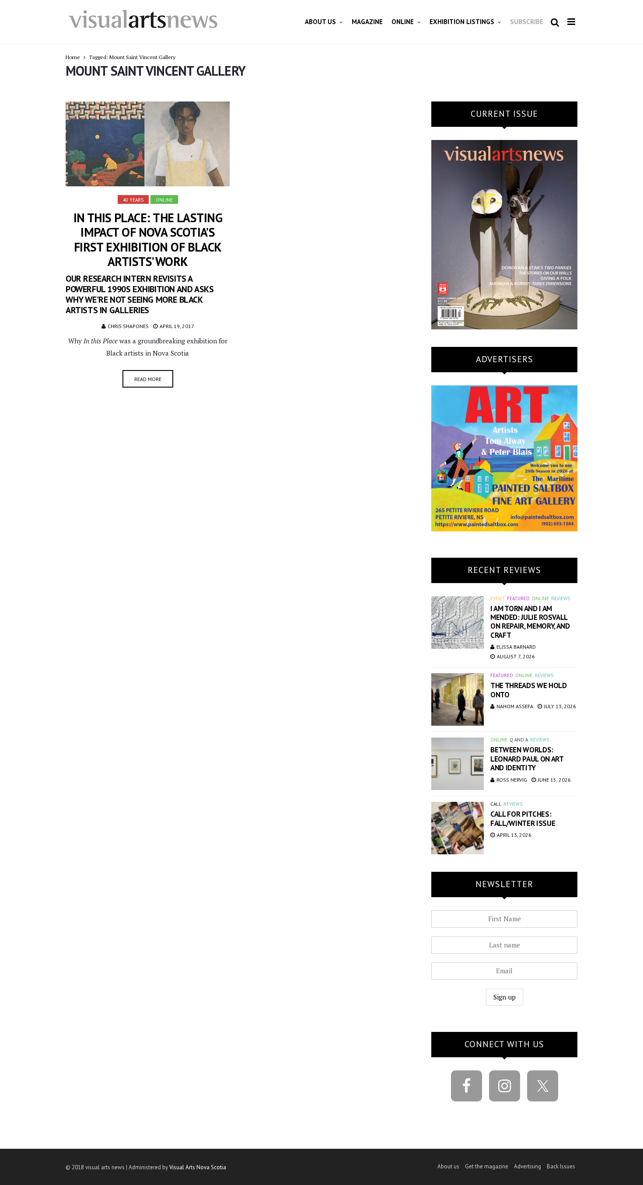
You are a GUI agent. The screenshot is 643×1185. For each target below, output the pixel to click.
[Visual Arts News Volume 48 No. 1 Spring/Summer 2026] (504, 233)
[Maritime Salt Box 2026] (504, 457)
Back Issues (561, 1166)
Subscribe (526, 21)
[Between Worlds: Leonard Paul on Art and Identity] (457, 764)
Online (402, 21)
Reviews (560, 598)
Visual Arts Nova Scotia (197, 1167)
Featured (518, 598)
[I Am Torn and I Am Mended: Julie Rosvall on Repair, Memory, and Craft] (457, 622)
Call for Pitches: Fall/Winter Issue (522, 818)
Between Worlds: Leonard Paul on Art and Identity (526, 759)
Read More (147, 379)
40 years (133, 200)
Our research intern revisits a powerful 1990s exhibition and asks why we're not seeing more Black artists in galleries (139, 294)
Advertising (527, 1166)
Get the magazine (486, 1166)
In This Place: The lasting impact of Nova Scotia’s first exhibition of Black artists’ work (147, 240)
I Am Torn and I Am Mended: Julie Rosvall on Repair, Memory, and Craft (530, 622)
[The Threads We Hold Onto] (457, 699)
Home (73, 57)
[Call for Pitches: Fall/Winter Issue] (457, 828)
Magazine (367, 21)
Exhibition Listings (462, 21)
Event (497, 598)
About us (320, 21)
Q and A (519, 740)
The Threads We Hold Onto (528, 690)
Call (495, 804)
